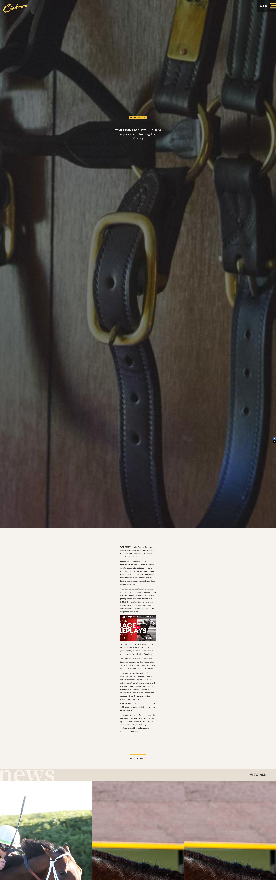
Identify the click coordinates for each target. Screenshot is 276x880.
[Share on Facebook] (274, 438)
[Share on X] (274, 441)
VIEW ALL (258, 775)
